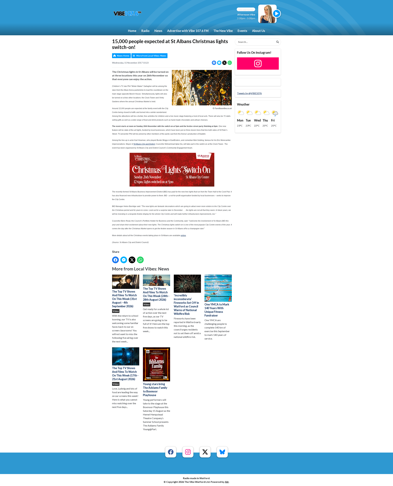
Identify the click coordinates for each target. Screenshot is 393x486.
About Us (258, 31)
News (158, 31)
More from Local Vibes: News (151, 55)
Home (132, 31)
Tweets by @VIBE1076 (249, 93)
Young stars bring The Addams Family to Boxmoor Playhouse (155, 389)
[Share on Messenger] (219, 63)
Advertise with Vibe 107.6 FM (187, 31)
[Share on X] (224, 63)
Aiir (227, 481)
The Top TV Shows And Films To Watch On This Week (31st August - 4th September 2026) (124, 299)
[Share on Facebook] (214, 63)
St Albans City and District (144, 144)
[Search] (277, 42)
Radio (145, 31)
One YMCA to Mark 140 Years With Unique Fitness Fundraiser (216, 310)
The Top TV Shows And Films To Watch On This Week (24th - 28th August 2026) (156, 294)
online (183, 235)
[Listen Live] (276, 13)
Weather (243, 104)
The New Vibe (223, 31)
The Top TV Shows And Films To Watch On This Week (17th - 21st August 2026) (125, 373)
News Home (123, 55)
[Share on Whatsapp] (230, 63)
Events (242, 31)
